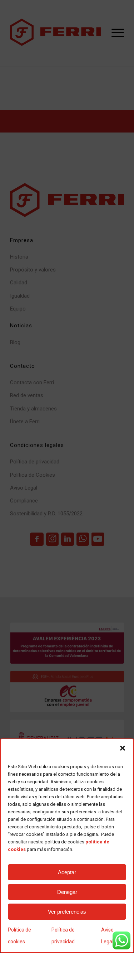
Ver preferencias (67, 912)
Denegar (67, 892)
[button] (122, 748)
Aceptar (67, 872)
